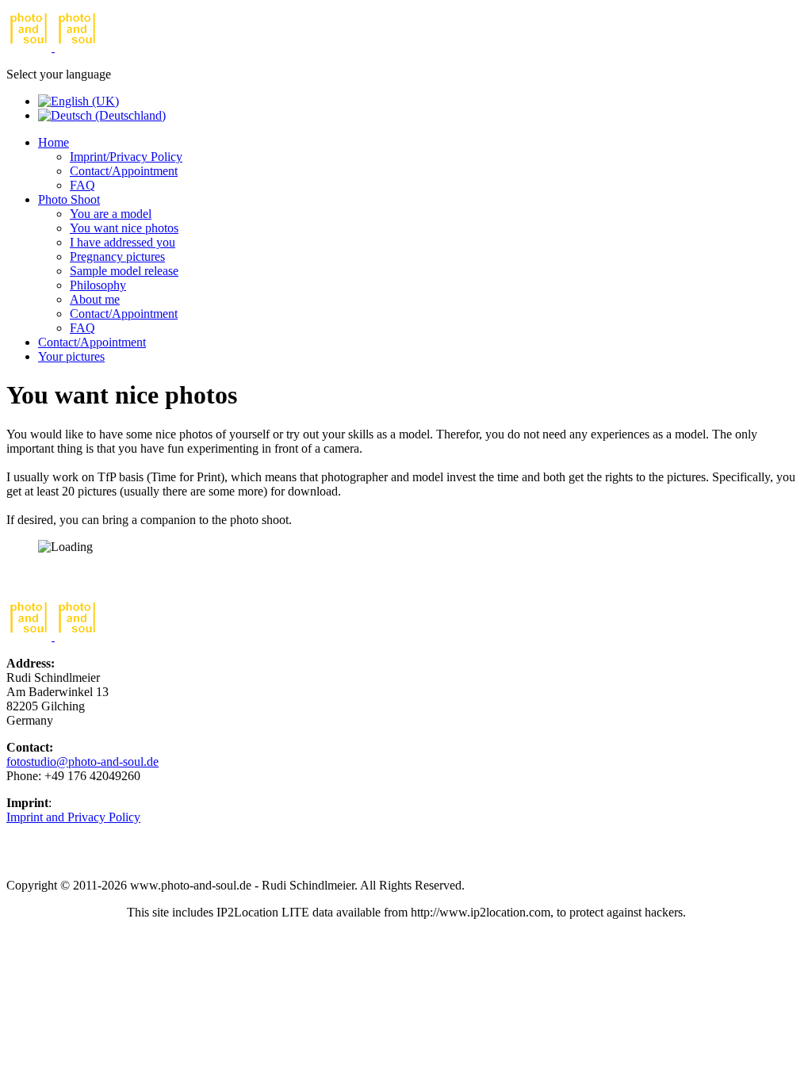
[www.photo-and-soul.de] (53, 47)
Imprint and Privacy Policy (73, 817)
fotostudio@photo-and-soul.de (82, 761)
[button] (53, 142)
